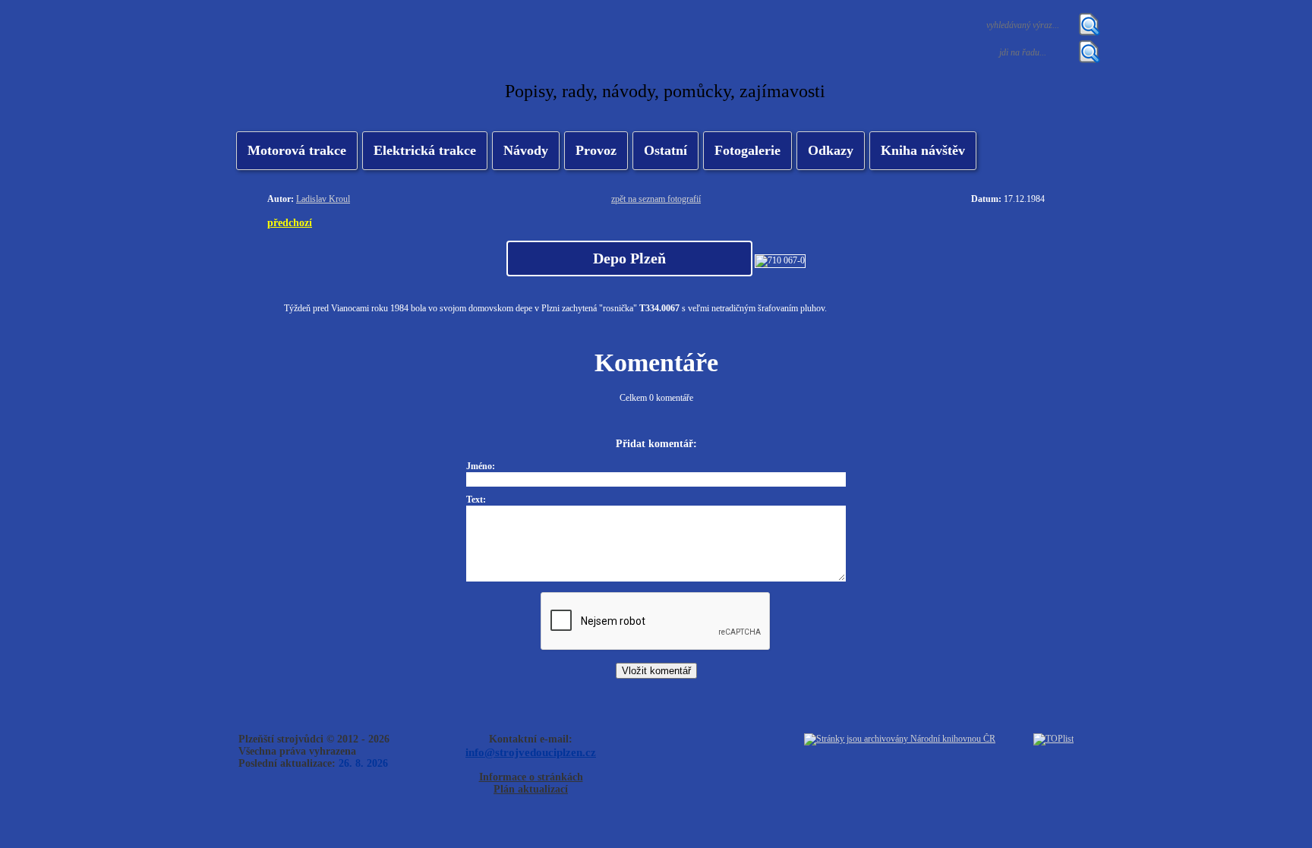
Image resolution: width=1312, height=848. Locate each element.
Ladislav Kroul (323, 199)
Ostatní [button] (665, 150)
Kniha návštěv (923, 150)
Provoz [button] (596, 150)
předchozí (289, 222)
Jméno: (480, 466)
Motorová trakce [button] (297, 150)
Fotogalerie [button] (747, 150)
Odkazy (830, 150)
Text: (476, 499)
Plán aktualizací (531, 789)
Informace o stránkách (531, 777)
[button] (424, 150)
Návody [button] (525, 150)
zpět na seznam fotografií (656, 199)
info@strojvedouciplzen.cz (530, 752)
